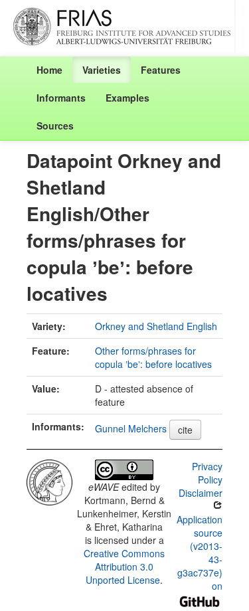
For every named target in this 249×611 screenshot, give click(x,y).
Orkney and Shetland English (156, 326)
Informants (61, 97)
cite (185, 429)
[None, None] (49, 480)
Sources (55, 125)
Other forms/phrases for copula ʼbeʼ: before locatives (153, 357)
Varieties (101, 69)
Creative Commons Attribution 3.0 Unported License (124, 566)
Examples (127, 97)
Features (161, 69)
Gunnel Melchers (131, 428)
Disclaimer (200, 492)
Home (49, 69)
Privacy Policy (207, 473)
